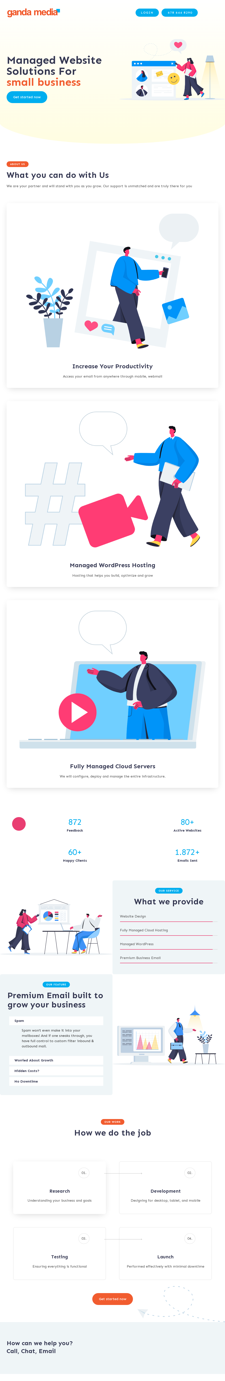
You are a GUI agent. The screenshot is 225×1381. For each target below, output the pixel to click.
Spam (19, 1021)
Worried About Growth (34, 1060)
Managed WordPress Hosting (112, 565)
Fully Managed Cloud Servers (112, 766)
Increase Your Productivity (112, 366)
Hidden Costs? (27, 1071)
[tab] (56, 1020)
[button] (147, 13)
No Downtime (26, 1081)
